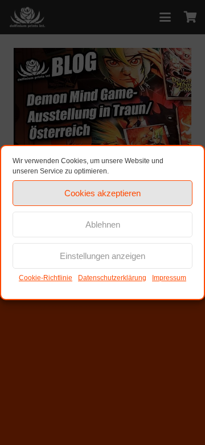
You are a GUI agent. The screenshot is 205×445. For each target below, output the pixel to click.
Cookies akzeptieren (102, 193)
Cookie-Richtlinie (45, 278)
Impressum (169, 278)
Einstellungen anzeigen (102, 256)
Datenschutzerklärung (112, 278)
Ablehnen (102, 224)
